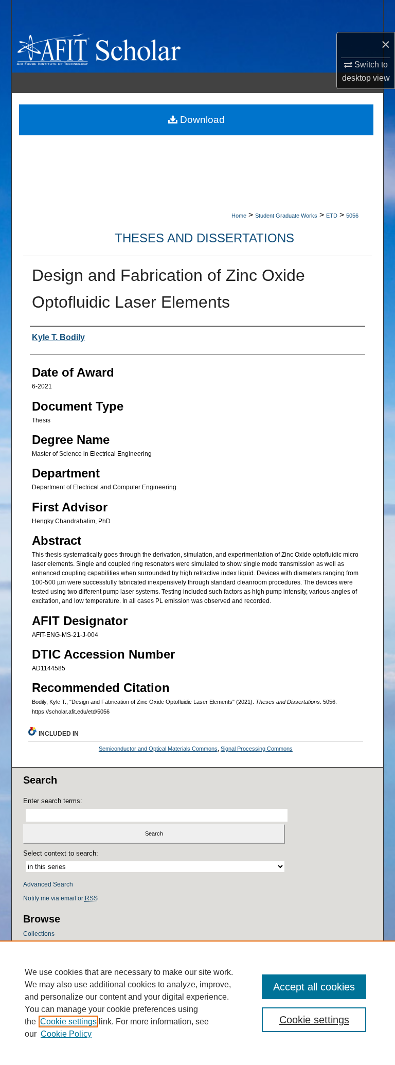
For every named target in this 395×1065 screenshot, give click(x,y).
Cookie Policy (66, 1034)
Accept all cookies (314, 986)
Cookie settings (68, 1021)
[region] (197, 1002)
